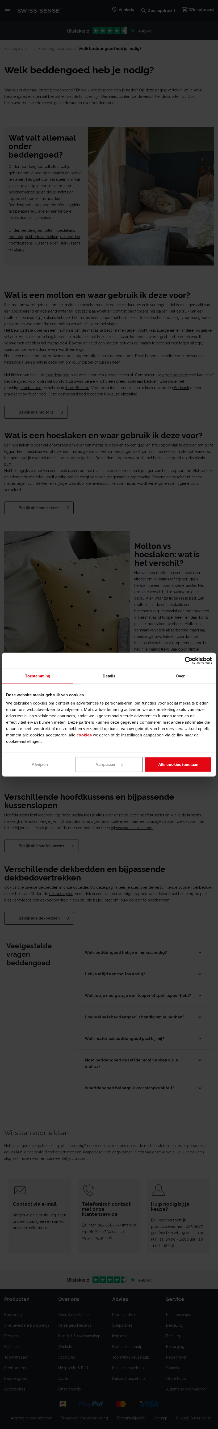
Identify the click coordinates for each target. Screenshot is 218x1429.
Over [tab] (180, 675)
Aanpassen (105, 764)
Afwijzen (40, 764)
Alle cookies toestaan (178, 764)
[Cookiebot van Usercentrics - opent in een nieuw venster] (188, 660)
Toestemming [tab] (37, 675)
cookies (84, 735)
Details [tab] (109, 675)
